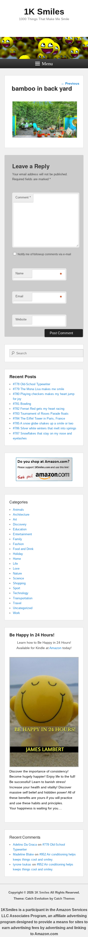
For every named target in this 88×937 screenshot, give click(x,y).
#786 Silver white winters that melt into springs (44, 428)
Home (17, 558)
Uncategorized (22, 608)
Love (16, 568)
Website (21, 319)
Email (19, 296)
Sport (16, 588)
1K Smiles (44, 11)
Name (19, 273)
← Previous (70, 83)
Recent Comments (24, 837)
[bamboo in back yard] (45, 138)
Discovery (20, 524)
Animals (18, 509)
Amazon (55, 648)
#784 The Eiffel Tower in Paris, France (39, 418)
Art (15, 519)
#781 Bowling (22, 404)
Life (15, 563)
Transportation (22, 598)
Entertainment (22, 534)
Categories (18, 502)
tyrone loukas (22, 864)
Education (20, 529)
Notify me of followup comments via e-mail (44, 254)
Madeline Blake (23, 854)
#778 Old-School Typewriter (31, 384)
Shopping (19, 583)
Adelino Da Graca (25, 844)
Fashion (18, 544)
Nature (17, 573)
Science (18, 578)
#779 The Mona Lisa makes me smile (38, 389)
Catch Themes (64, 898)
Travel (17, 603)
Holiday (18, 554)
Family (17, 539)
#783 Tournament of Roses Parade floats (41, 413)
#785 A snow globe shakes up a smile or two (43, 423)
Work (16, 613)
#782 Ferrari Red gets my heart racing (38, 408)
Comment (23, 197)
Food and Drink (23, 549)
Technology (20, 593)
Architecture (21, 514)
